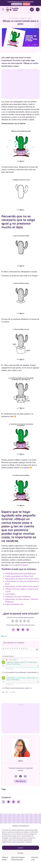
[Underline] (8, 648)
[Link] (21, 648)
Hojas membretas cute (14, 604)
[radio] (12, 621)
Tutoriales (13, 18)
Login (5, 636)
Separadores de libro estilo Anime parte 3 (22, 586)
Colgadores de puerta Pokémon (18, 596)
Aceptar (20, 848)
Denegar (20, 853)
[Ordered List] (12, 648)
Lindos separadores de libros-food (19, 576)
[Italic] (5, 648)
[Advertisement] (20, 85)
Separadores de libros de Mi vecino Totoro (22, 579)
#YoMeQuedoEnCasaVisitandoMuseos (20, 573)
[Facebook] (20, 776)
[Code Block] (19, 648)
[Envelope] (25, 776)
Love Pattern (10, 594)
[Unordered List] (15, 648)
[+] (26, 648)
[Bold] (3, 648)
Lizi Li (11, 565)
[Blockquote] (17, 648)
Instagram (24, 565)
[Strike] (10, 648)
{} (24, 648)
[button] (20, 781)
